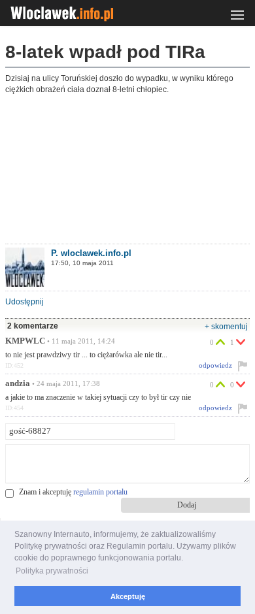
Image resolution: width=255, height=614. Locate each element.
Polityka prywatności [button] (52, 570)
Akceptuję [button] (127, 596)
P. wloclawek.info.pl (91, 253)
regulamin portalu (100, 491)
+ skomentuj (226, 326)
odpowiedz (215, 365)
